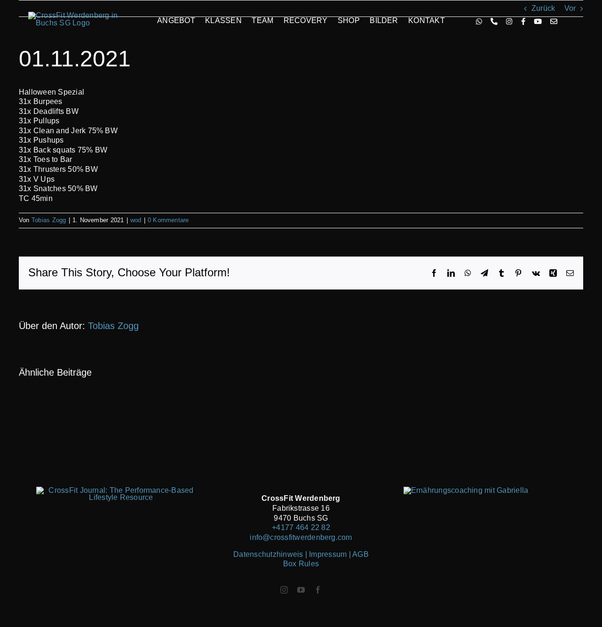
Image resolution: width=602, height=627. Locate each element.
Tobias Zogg (49, 220)
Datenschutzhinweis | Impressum (291, 554)
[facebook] (318, 590)
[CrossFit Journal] (117, 490)
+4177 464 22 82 (301, 527)
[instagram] (284, 590)
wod (136, 220)
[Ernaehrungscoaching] (466, 490)
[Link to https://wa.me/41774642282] (479, 21)
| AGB (359, 554)
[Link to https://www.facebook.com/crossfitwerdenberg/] (523, 21)
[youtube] (301, 590)
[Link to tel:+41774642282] (494, 21)
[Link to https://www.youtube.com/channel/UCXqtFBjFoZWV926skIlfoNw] (538, 21)
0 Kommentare (168, 220)
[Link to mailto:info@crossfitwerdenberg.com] (553, 21)
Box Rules (301, 564)
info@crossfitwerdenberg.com (301, 537)
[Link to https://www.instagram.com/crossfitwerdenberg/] (509, 21)
